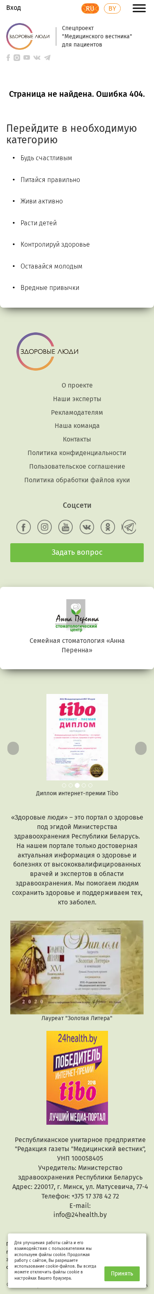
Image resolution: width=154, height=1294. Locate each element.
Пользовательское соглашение (77, 466)
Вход (13, 8)
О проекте (77, 385)
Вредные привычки (50, 288)
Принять (122, 1273)
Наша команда (77, 426)
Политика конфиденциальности (77, 453)
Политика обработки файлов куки (77, 480)
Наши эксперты (77, 399)
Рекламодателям (77, 412)
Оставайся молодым (52, 266)
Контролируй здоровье (55, 244)
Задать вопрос (77, 552)
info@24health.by (80, 1215)
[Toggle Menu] (139, 8)
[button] (11, 746)
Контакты (77, 439)
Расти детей (39, 223)
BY (112, 8)
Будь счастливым (46, 158)
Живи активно (42, 201)
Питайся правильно (50, 180)
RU (90, 8)
